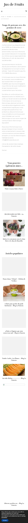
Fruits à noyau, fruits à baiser (14, 189)
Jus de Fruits (14, 4)
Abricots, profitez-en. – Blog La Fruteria (14, 504)
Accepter (5, 520)
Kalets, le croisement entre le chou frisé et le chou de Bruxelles (14, 240)
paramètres (4, 517)
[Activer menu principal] (2, 11)
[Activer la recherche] (26, 11)
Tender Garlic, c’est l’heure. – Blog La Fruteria (14, 359)
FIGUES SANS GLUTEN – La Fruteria (14, 215)
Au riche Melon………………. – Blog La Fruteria (14, 379)
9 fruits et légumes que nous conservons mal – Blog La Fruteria (14, 332)
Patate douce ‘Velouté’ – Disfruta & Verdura (14, 280)
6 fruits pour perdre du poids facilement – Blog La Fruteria (14, 305)
